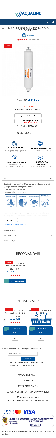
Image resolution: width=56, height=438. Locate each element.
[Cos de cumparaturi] (46, 22)
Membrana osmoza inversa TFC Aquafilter (15, 264)
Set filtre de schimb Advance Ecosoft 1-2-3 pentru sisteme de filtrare (15, 311)
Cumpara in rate (30, 121)
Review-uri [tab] (9, 240)
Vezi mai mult (11, 220)
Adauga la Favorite (27, 133)
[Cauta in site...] (53, 22)
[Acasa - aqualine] (28, 13)
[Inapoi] (2, 28)
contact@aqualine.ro (29, 397)
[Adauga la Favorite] (15, 287)
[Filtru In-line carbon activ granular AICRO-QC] (28, 70)
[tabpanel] (28, 70)
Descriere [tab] (8, 178)
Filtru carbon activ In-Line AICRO (41, 311)
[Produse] (3, 23)
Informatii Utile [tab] (10, 235)
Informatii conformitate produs (16, 224)
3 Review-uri (34, 39)
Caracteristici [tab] (9, 230)
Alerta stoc (29, 115)
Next (52, 72)
